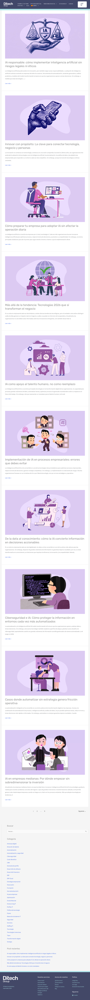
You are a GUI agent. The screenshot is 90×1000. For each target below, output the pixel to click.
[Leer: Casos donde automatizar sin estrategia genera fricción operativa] (45, 673)
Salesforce (40, 995)
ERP (8, 875)
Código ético (75, 980)
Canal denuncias (76, 982)
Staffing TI (10, 926)
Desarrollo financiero (13, 872)
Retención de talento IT (14, 916)
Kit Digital (40, 992)
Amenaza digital (11, 844)
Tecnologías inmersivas (14, 932)
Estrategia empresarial (13, 882)
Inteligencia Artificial (35, 3)
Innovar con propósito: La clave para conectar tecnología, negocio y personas (29, 957)
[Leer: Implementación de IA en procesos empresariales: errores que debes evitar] (45, 433)
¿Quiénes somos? (58, 980)
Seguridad (10, 920)
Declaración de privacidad (78, 986)
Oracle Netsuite (11, 901)
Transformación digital (49, 3)
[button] (82, 4)
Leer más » (8, 83)
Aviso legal (74, 984)
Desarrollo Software (23, 3)
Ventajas (9, 942)
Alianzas (71, 3)
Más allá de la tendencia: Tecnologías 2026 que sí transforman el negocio (28, 963)
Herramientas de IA (12, 891)
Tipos (8, 935)
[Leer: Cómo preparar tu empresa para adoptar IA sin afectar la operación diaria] (45, 199)
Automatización (11, 850)
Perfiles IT (10, 907)
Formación (10, 888)
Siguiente (82, 811)
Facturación (10, 885)
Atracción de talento (13, 847)
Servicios (9, 923)
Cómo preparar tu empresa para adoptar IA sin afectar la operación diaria (28, 960)
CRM (8, 863)
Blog (28, 5)
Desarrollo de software (14, 869)
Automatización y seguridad (15, 853)
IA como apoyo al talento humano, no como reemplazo (40, 384)
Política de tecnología (13, 910)
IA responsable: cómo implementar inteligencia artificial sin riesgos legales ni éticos (31, 953)
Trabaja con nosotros (59, 986)
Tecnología (10, 929)
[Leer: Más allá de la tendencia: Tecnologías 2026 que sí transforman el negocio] (45, 279)
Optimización (11, 897)
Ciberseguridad (11, 856)
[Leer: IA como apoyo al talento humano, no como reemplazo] (45, 358)
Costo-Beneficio (11, 860)
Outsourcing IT (63, 3)
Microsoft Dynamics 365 (43, 988)
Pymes (9, 913)
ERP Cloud (10, 879)
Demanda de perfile (13, 866)
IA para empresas (12, 894)
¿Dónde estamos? (59, 982)
